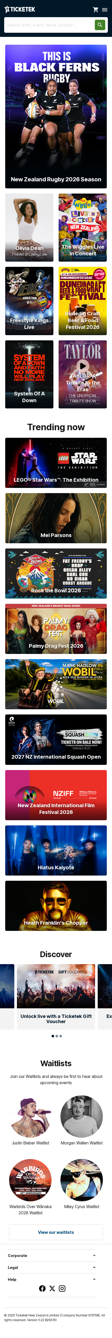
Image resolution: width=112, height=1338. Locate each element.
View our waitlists (56, 1232)
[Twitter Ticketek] (52, 1288)
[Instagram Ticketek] (62, 1288)
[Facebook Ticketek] (42, 1288)
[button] (8, 988)
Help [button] (12, 1279)
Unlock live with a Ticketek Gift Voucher (56, 1019)
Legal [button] (13, 1267)
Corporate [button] (17, 1255)
